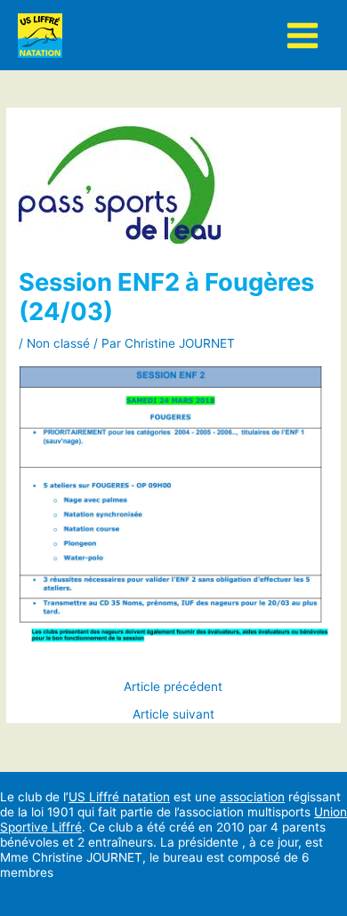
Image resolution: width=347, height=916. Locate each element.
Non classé (58, 343)
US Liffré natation (119, 797)
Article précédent (173, 687)
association (252, 797)
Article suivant (173, 715)
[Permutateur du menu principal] (303, 35)
